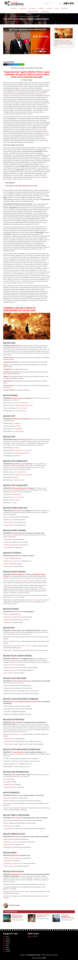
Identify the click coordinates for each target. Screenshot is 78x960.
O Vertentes (45, 12)
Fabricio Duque (21, 21)
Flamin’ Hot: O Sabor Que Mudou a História (27, 581)
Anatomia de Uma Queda (18, 533)
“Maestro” (6, 376)
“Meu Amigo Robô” (8, 803)
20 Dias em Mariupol (17, 722)
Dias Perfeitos (8, 782)
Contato (7, 951)
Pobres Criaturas (26, 439)
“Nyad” (17, 447)
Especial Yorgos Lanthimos (60, 42)
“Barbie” (5, 365)
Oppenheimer (15, 345)
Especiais (23, 8)
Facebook (10, 64)
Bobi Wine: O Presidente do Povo (13, 734)
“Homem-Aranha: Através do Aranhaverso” (15, 808)
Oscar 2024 (62, 44)
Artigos (49, 8)
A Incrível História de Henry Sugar (21, 681)
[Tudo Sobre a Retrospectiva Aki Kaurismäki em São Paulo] (56, 918)
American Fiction (8, 357)
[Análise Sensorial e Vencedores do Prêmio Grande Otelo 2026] (7, 918)
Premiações (69, 44)
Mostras (7, 942)
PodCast (41, 8)
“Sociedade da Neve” (9, 784)
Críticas (14, 8)
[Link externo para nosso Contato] (64, 3)
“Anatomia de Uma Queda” (21, 403)
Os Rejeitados (30, 488)
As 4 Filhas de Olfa (9, 741)
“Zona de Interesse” (8, 390)
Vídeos (55, 45)
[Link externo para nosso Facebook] (66, 3)
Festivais (32, 8)
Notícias (64, 8)
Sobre (7, 936)
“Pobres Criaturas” (8, 385)
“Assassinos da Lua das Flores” (12, 372)
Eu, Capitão (7, 779)
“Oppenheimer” (17, 494)
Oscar (56, 44)
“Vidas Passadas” (8, 381)
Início (4, 16)
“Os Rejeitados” (7, 369)
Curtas (7, 944)
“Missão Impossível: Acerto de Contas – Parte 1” (16, 646)
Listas (57, 8)
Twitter (5, 64)
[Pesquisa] (59, 3)
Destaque (8, 16)
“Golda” (5, 820)
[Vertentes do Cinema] (15, 3)
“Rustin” (18, 426)
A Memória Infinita (9, 739)
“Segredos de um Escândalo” (11, 545)
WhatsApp (21, 64)
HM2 (44, 958)
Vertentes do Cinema (34, 955)
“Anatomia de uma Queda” (10, 362)
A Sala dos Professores (10, 787)
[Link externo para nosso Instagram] (68, 3)
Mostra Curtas (33, 12)
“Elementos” (6, 798)
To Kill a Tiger (8, 744)
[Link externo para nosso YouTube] (73, 3)
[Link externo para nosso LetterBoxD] (71, 3)
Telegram (16, 64)
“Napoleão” (6, 620)
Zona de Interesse (16, 630)
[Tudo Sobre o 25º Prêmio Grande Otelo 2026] (31, 918)
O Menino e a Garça (16, 795)
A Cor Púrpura (20, 497)
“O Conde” (6, 558)
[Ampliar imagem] (63, 33)
